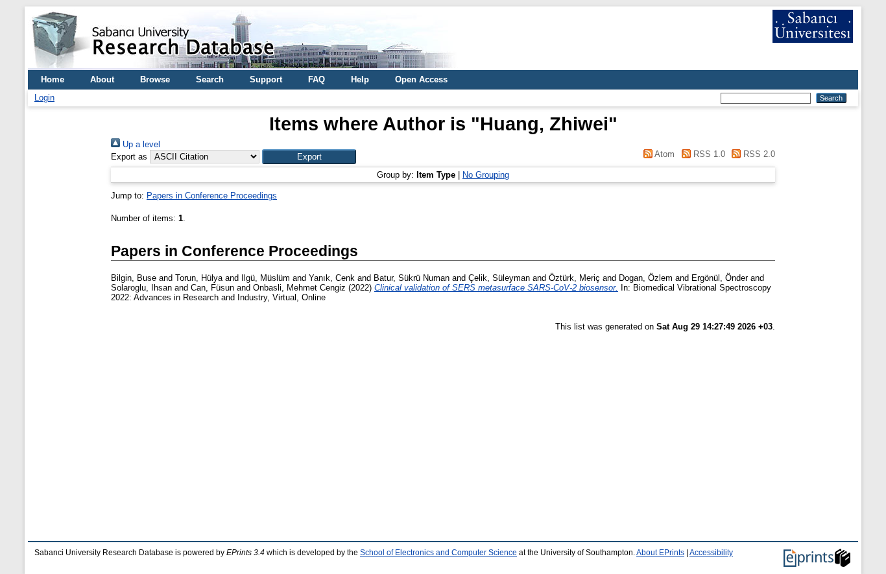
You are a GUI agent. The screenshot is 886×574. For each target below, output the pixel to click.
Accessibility (711, 552)
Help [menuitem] (360, 79)
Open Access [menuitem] (421, 79)
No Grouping (485, 175)
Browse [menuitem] (155, 79)
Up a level (140, 144)
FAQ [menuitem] (316, 79)
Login (44, 97)
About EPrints (660, 552)
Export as (129, 156)
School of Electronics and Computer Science (438, 552)
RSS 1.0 (707, 154)
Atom (664, 154)
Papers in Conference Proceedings (212, 195)
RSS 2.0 (758, 154)
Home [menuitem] (52, 79)
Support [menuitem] (266, 79)
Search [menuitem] (210, 79)
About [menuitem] (102, 79)
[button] (309, 156)
